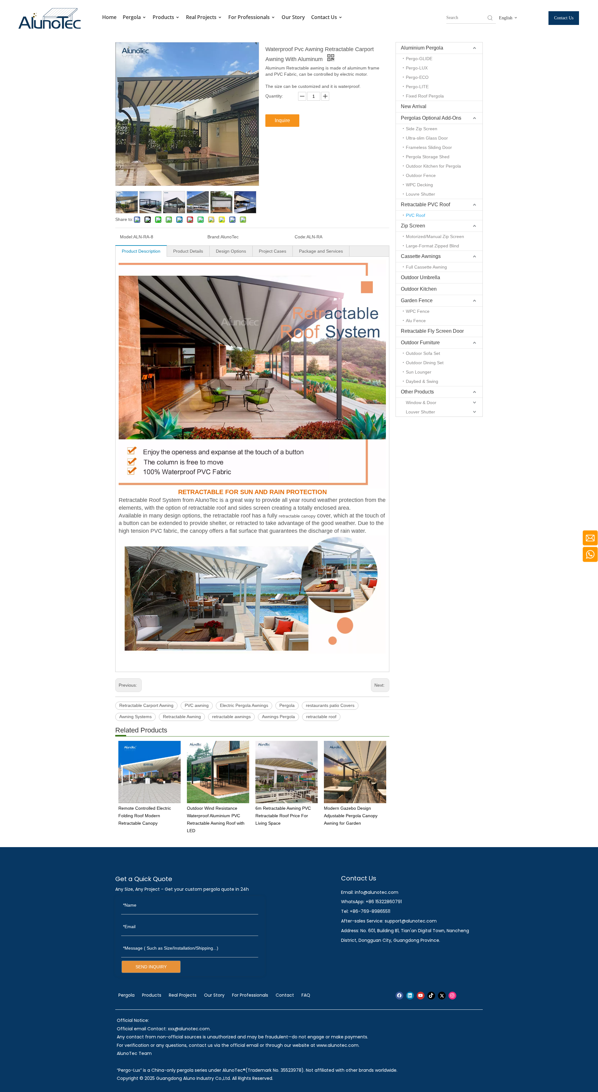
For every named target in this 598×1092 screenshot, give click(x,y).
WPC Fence (418, 311)
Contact (285, 995)
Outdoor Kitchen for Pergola (433, 166)
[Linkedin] (410, 995)
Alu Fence (416, 320)
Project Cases (272, 251)
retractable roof (321, 716)
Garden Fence (417, 300)
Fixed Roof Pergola (425, 95)
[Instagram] (452, 995)
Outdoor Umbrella (420, 277)
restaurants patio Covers (330, 705)
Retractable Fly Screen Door (432, 331)
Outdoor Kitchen (419, 289)
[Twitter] (442, 995)
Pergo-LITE (417, 86)
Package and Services (321, 251)
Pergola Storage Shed (427, 156)
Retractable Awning (182, 716)
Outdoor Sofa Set (423, 353)
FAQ (305, 995)
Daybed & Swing (422, 381)
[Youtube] (421, 995)
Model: (126, 236)
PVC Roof (415, 215)
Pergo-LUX (417, 67)
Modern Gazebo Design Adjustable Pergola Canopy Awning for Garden (350, 816)
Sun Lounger (418, 372)
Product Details (188, 251)
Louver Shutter (420, 411)
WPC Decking (419, 184)
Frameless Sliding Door (429, 147)
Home (109, 17)
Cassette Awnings (421, 256)
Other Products (417, 391)
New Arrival (413, 106)
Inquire (282, 120)
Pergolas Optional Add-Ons (431, 118)
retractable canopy (297, 515)
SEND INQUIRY (151, 966)
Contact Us (324, 17)
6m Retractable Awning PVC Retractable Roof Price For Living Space (283, 816)
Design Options (231, 251)
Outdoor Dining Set (425, 362)
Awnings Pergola (278, 716)
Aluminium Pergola (422, 47)
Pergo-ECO (417, 77)
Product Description (141, 251)
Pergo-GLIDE (419, 58)
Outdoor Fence (421, 175)
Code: (300, 236)
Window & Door (421, 402)
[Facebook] (399, 995)
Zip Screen (413, 225)
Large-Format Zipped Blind (432, 245)
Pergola (132, 17)
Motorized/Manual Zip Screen (435, 236)
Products (164, 17)
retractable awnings (231, 716)
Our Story (293, 17)
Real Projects (202, 17)
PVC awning (197, 705)
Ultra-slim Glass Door (427, 138)
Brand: (214, 236)
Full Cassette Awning (426, 267)
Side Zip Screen (421, 128)
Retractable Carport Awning (146, 705)
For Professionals (249, 17)
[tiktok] (431, 995)
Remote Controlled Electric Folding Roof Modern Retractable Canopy (144, 816)
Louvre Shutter (420, 194)
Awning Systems (135, 716)
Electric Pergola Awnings (244, 705)
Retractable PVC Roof (425, 204)
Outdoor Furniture (420, 342)
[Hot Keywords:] (490, 18)
